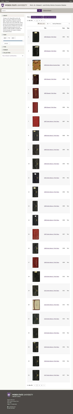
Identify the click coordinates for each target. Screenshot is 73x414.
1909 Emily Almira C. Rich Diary (51, 262)
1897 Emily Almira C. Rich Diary (51, 121)
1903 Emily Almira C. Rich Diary (51, 192)
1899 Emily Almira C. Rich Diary (51, 149)
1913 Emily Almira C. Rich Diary (51, 318)
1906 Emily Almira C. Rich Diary (51, 220)
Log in (71, 1)
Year (4, 34)
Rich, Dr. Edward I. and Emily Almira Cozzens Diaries (48, 5)
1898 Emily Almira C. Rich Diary (51, 135)
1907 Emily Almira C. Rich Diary (51, 234)
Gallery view (42, 23)
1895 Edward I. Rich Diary (50, 93)
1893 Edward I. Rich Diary (50, 51)
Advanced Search (47, 10)
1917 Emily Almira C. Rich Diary (51, 375)
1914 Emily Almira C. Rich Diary (51, 333)
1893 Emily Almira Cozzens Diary (52, 65)
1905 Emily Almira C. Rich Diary (51, 206)
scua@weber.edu (12, 406)
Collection (6, 52)
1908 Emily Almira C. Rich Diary (51, 248)
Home (2, 1)
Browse (7, 1)
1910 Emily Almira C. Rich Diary (51, 276)
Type (4, 46)
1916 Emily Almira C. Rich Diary (51, 361)
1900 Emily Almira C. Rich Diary (51, 163)
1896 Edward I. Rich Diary (50, 107)
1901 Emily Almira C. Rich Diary (51, 177)
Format (5, 49)
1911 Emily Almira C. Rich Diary (51, 290)
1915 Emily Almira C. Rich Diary (51, 347)
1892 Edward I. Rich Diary (50, 36)
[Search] (39, 10)
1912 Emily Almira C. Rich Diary (51, 304)
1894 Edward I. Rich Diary (50, 79)
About (5, 15)
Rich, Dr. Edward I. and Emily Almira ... (10, 55)
